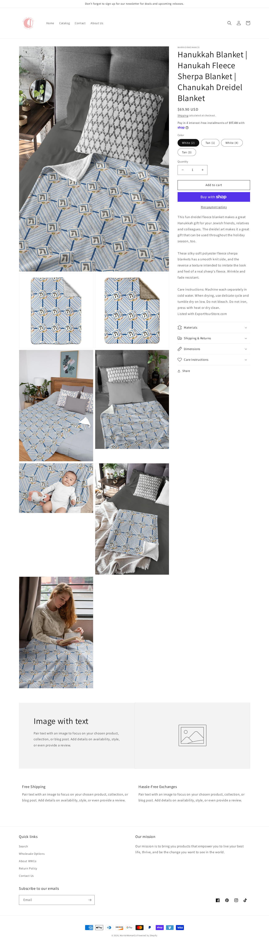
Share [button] (186, 371)
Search (23, 846)
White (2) (188, 143)
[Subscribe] (89, 900)
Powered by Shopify (147, 935)
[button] (229, 23)
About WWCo (28, 861)
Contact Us (26, 876)
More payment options (214, 206)
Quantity (183, 161)
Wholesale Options (32, 854)
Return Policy (28, 868)
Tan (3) (187, 152)
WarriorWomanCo (128, 935)
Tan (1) (210, 143)
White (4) (231, 143)
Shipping (183, 115)
